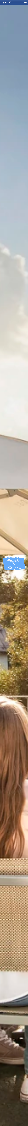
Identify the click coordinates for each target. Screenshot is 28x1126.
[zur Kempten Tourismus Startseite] (6, 2)
